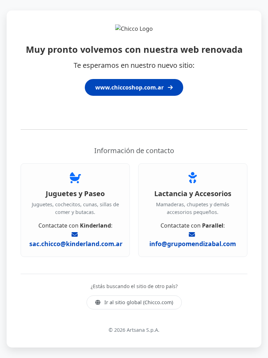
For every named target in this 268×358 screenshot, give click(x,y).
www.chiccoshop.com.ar (130, 87)
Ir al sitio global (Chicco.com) (138, 302)
